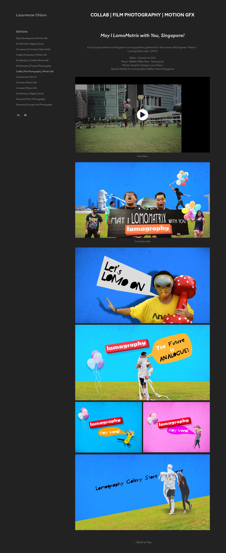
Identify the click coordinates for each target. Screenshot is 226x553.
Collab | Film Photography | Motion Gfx (35, 71)
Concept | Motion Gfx (26, 82)
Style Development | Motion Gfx (32, 38)
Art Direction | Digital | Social (29, 43)
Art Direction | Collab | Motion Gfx (32, 60)
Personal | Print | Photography (30, 99)
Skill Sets (22, 31)
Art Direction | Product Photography (33, 66)
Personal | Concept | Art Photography (34, 104)
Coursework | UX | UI (26, 77)
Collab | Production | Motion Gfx (31, 54)
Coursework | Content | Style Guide (33, 49)
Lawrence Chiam (31, 15)
